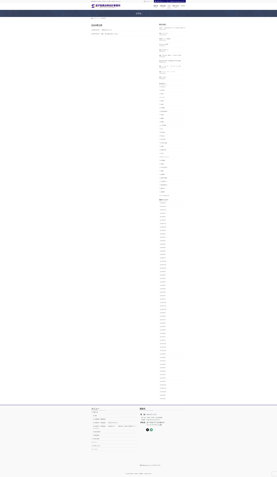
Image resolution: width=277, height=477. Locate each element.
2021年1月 (162, 381)
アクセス (95, 449)
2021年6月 (162, 364)
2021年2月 (162, 378)
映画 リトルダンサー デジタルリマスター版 (169, 66)
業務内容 (95, 412)
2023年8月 (162, 275)
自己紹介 (163, 139)
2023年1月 (162, 299)
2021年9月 (162, 354)
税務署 (163, 160)
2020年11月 (163, 388)
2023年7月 (162, 278)
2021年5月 (162, 368)
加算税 (163, 192)
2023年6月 (162, 282)
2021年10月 (163, 350)
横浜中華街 (164, 178)
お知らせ (163, 87)
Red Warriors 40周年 (163, 44)
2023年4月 (162, 289)
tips (162, 129)
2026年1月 (162, 203)
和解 (162, 146)
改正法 (163, 136)
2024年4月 (162, 247)
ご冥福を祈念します (106, 30)
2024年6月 (162, 241)
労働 (162, 115)
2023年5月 (162, 285)
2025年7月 (162, 213)
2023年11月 (163, 265)
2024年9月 (162, 230)
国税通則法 (164, 185)
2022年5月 (162, 326)
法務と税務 (164, 143)
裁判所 (163, 90)
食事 (162, 171)
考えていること (165, 157)
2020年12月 (163, 385)
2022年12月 (163, 302)
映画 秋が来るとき (163, 49)
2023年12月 (163, 261)
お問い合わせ (96, 446)
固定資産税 (164, 111)
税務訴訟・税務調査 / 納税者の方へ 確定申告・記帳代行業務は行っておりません (114, 427)
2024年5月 (162, 244)
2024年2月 (162, 254)
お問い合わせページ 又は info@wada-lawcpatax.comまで (170, 1)
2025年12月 (163, 206)
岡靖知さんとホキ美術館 (164, 38)
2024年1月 (162, 258)
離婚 (162, 118)
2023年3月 (162, 292)
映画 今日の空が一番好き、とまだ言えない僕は (170, 55)
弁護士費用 (96, 439)
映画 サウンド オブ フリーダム (167, 71)
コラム (95, 442)
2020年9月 (162, 395)
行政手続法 (164, 167)
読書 (162, 101)
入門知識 (163, 125)
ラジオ (162, 97)
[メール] (151, 429)
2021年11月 (163, 347)
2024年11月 (163, 223)
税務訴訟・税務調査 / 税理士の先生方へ (106, 423)
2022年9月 (162, 313)
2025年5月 (162, 220)
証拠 (162, 164)
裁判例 (163, 132)
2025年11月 (163, 210)
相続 (162, 104)
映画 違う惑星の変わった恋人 (109, 34)
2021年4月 (162, 371)
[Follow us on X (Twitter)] (147, 429)
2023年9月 (162, 271)
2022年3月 (162, 333)
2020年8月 (162, 398)
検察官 (163, 174)
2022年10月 (163, 309)
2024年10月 (163, 227)
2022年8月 (162, 316)
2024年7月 (162, 237)
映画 (162, 122)
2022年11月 (163, 306)
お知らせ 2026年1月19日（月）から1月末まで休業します (172, 28)
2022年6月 (162, 323)
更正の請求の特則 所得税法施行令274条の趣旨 (170, 60)
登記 (162, 94)
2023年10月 (163, 268)
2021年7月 (162, 361)
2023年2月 (162, 295)
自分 (162, 153)
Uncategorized (165, 195)
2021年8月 (162, 357)
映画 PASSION (162, 77)
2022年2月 (162, 337)
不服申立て (164, 181)
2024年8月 (162, 234)
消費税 (163, 108)
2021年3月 (162, 374)
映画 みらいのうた (163, 33)
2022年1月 (162, 340)
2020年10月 (163, 392)
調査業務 (96, 435)
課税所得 (163, 150)
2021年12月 (163, 343)
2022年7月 (162, 320)
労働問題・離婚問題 (99, 419)
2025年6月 (162, 216)
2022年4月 (162, 330)
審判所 (163, 188)
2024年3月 (162, 251)
